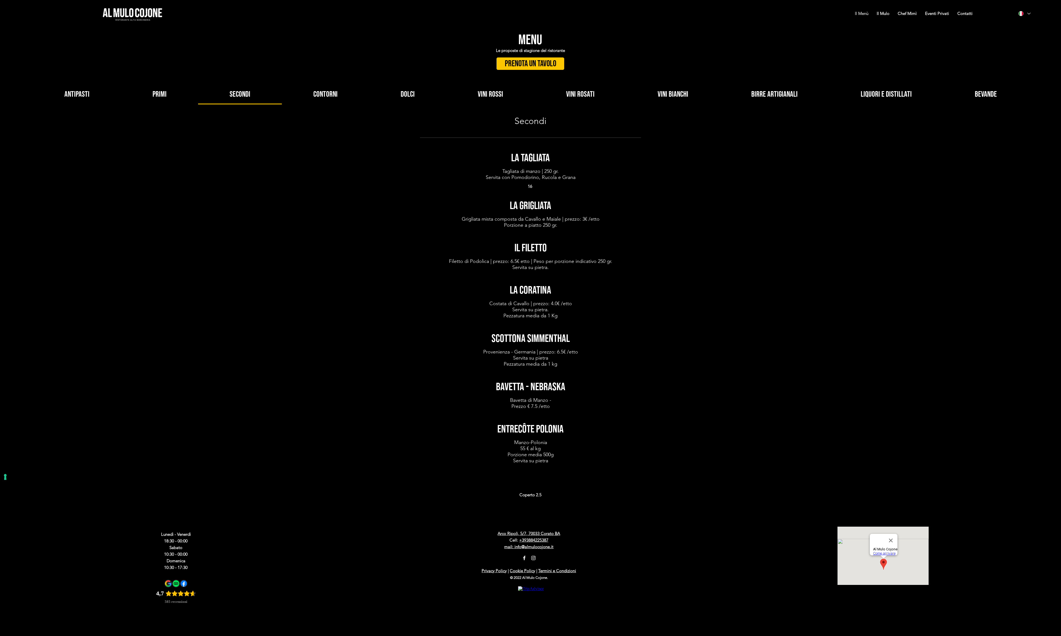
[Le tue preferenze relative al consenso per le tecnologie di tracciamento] (5, 477)
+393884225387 (533, 540)
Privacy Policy (494, 570)
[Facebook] (524, 558)
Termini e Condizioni (557, 570)
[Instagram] (533, 558)
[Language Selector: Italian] (1024, 13)
